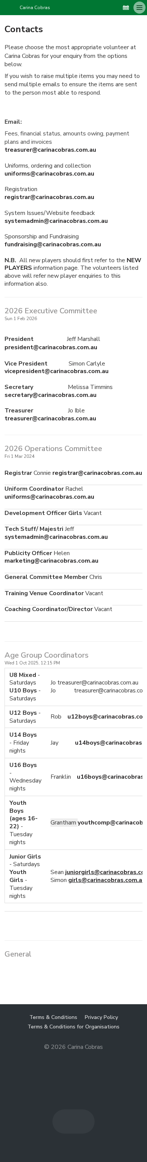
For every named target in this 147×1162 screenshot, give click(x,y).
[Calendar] (126, 7)
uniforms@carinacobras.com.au (49, 174)
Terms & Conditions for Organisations (73, 1026)
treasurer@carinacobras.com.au (50, 150)
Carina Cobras (35, 8)
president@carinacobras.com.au (51, 347)
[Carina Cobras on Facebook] (102, 7)
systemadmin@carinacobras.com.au (56, 221)
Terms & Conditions (53, 1017)
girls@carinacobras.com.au (106, 880)
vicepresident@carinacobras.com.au (57, 371)
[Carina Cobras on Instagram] (114, 7)
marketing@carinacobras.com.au (51, 561)
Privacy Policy (101, 1017)
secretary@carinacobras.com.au (50, 395)
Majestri (73, 1059)
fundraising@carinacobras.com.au (53, 244)
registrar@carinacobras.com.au (49, 197)
